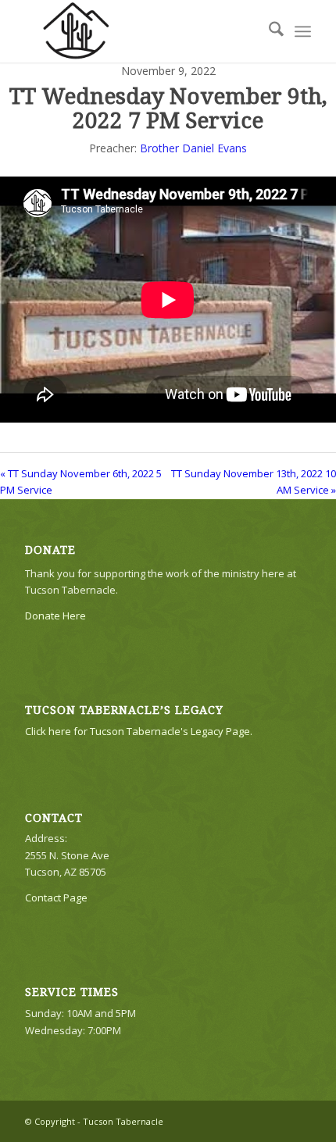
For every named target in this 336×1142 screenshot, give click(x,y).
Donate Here (55, 615)
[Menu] (303, 31)
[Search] (268, 31)
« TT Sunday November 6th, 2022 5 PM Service (81, 481)
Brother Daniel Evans (193, 148)
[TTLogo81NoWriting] (139, 31)
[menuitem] (268, 31)
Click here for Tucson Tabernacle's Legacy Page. (138, 731)
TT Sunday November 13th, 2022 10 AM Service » (253, 481)
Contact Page (56, 897)
